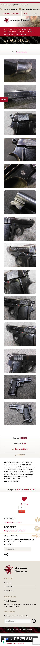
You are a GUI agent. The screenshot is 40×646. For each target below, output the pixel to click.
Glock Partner (10, 601)
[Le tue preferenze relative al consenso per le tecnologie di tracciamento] (4, 642)
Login (35, 13)
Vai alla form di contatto (13, 520)
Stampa (21, 455)
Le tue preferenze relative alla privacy (22, 639)
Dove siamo (9, 587)
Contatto (8, 583)
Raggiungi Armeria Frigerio (14, 529)
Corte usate (23, 489)
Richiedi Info (21, 449)
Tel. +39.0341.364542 (10, 9)
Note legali (9, 590)
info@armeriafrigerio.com (31, 9)
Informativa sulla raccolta (13, 643)
